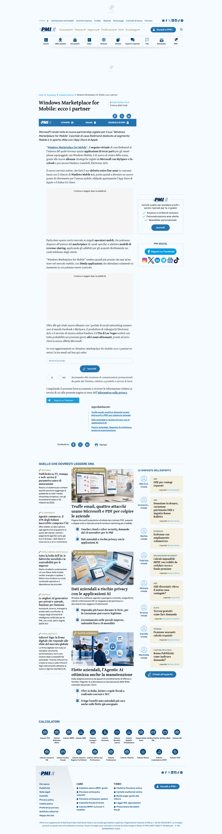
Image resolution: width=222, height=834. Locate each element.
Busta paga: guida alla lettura (126, 797)
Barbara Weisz (173, 521)
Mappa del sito (46, 815)
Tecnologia (131, 29)
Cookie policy (46, 803)
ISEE (155, 479)
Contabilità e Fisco (163, 650)
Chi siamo (44, 784)
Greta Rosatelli (173, 490)
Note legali (44, 792)
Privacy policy (46, 800)
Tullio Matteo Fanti (120, 102)
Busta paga (118, 21)
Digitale (46, 594)
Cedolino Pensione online (129, 788)
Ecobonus (158, 531)
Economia (65, 29)
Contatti (43, 796)
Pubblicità (44, 788)
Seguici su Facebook (163, 251)
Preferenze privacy (49, 807)
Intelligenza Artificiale (92, 552)
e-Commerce (48, 513)
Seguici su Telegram (63, 400)
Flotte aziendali (87, 633)
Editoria (46, 470)
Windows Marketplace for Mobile (67, 147)
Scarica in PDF (117, 122)
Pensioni (148, 21)
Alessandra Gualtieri (171, 619)
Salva (89, 122)
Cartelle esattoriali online (129, 792)
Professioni (107, 29)
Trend (42, 21)
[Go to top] (190, 824)
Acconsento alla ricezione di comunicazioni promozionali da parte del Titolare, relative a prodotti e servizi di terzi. (102, 379)
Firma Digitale (49, 634)
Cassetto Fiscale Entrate (91, 803)
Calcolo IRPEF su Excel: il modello (90, 808)
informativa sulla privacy (112, 393)
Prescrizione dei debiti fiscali (126, 808)
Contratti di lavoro (134, 21)
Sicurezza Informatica (91, 470)
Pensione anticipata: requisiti (88, 793)
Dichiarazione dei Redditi (62, 21)
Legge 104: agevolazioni (128, 803)
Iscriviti (160, 227)
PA (119, 29)
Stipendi (107, 21)
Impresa (92, 29)
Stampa (65, 122)
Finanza (79, 29)
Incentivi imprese (84, 21)
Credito (97, 21)
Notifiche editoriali (48, 811)
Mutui (156, 608)
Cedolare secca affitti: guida (93, 788)
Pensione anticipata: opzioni (93, 799)
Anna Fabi (175, 598)
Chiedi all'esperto (163, 674)
